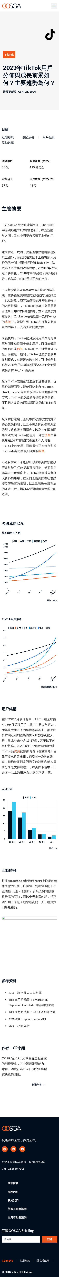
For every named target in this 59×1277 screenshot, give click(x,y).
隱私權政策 (43, 1260)
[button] (54, 6)
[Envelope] (22, 1149)
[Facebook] (5, 1149)
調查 (41, 451)
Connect (7, 1260)
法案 (47, 435)
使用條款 (25, 1260)
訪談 (8, 322)
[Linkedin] (13, 1149)
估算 (20, 349)
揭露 (17, 751)
